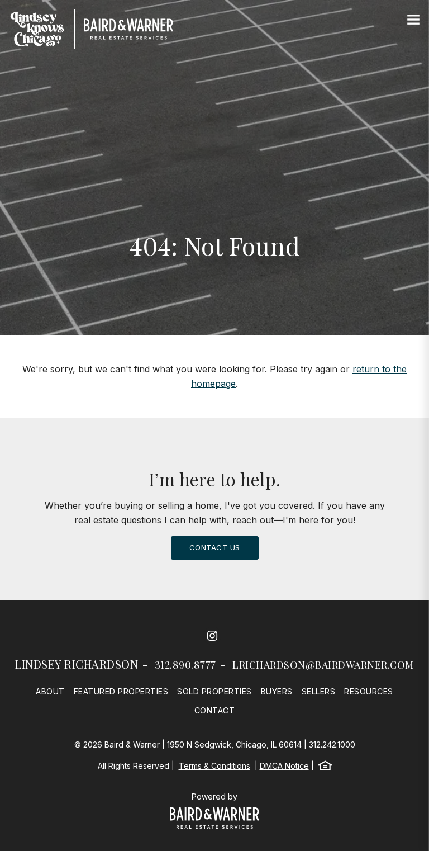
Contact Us (214, 547)
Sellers (319, 691)
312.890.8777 (185, 665)
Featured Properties (121, 691)
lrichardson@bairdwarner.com (323, 665)
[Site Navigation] (413, 20)
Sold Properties (214, 691)
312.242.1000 (332, 744)
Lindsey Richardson (76, 664)
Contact (214, 710)
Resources (368, 691)
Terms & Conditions (214, 765)
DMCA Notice (284, 765)
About (50, 691)
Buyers (277, 691)
